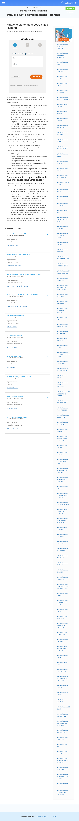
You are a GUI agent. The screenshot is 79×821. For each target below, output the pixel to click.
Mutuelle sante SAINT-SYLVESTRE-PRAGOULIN (63, 760)
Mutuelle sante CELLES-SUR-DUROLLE (62, 511)
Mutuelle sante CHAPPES (62, 571)
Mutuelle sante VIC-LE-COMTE (62, 176)
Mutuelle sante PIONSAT (62, 752)
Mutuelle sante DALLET (62, 656)
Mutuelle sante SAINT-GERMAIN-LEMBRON (62, 470)
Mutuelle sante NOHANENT (62, 423)
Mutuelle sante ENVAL (62, 610)
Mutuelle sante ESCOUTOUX (62, 633)
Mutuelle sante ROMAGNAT (62, 127)
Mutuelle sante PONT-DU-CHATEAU (63, 98)
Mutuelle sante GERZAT (62, 105)
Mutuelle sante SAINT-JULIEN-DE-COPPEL (62, 776)
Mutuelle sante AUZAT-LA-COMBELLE (62, 385)
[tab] (27, 234)
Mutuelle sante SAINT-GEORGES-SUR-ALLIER (62, 723)
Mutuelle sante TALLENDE (62, 529)
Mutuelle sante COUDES (62, 784)
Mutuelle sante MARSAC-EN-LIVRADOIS (62, 625)
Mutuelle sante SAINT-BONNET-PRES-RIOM (62, 438)
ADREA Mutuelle (12, 408)
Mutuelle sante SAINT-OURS (62, 550)
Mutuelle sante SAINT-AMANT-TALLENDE (62, 479)
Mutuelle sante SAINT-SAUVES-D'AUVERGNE (62, 792)
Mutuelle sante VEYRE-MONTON (62, 265)
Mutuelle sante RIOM (62, 63)
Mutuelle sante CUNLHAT (62, 663)
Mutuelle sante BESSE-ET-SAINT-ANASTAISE (62, 520)
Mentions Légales (42, 816)
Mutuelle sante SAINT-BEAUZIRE (62, 370)
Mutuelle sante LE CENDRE (63, 183)
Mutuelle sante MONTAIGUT (62, 768)
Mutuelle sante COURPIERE (62, 204)
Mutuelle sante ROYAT (62, 197)
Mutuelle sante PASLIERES (62, 578)
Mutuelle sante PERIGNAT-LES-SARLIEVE (62, 310)
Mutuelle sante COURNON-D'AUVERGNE (62, 55)
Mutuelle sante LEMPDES (62, 120)
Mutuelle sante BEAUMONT (62, 91)
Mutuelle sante (37, 7)
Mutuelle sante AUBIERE (62, 112)
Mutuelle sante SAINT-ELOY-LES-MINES (62, 236)
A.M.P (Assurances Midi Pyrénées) (17, 286)
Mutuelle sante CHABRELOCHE (62, 671)
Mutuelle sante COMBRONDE (62, 402)
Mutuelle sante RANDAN (62, 564)
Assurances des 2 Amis (14, 266)
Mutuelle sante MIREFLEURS (62, 363)
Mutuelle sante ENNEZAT (62, 339)
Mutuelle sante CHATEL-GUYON (62, 148)
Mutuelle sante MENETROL (62, 543)
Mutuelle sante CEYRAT (62, 162)
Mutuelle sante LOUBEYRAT (62, 738)
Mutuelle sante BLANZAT (62, 228)
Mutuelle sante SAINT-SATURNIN (62, 731)
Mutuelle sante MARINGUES (62, 302)
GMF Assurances (12, 327)
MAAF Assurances (12, 428)
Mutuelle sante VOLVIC (62, 190)
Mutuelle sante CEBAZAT (62, 134)
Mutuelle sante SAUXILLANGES (62, 715)
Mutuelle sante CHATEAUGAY (62, 279)
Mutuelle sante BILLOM (62, 169)
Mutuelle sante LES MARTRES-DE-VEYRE (62, 220)
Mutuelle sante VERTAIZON (62, 295)
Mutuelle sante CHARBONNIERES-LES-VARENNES (63, 586)
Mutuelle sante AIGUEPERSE (62, 332)
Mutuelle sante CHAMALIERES (62, 70)
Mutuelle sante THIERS (62, 84)
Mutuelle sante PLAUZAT (62, 594)
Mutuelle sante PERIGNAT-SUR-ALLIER (62, 602)
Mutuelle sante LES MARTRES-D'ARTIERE (62, 461)
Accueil (27, 7)
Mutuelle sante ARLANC (62, 430)
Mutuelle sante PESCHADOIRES (62, 409)
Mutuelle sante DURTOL (62, 453)
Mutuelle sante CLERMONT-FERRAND (62, 46)
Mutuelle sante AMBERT (62, 141)
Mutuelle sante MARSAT (62, 694)
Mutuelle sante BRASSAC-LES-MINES (63, 258)
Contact (54, 816)
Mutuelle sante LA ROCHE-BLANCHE (63, 272)
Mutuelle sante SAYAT (62, 347)
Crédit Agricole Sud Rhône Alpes (17, 306)
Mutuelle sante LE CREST (63, 708)
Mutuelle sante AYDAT (62, 377)
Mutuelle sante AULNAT (62, 211)
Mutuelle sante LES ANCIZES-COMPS (63, 503)
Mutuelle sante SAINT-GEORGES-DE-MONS (63, 354)
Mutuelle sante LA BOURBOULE (63, 416)
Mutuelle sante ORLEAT (62, 446)
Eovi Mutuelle (11, 367)
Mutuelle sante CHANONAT (62, 536)
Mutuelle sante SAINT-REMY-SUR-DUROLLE (62, 495)
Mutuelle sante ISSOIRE (62, 77)
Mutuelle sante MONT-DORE (62, 617)
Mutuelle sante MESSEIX (62, 687)
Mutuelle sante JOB (62, 745)
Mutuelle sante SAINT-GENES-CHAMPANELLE (62, 287)
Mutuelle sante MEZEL (62, 487)
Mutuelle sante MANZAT (62, 701)
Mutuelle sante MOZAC (62, 244)
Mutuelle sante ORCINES (62, 251)
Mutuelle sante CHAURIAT (62, 557)
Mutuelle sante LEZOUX (62, 155)
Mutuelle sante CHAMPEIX (62, 640)
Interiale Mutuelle (12, 245)
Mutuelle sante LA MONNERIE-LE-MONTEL (63, 394)
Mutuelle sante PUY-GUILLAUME (62, 325)
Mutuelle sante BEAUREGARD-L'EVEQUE (62, 648)
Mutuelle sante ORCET (62, 318)
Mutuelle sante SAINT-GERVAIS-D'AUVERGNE (62, 679)
